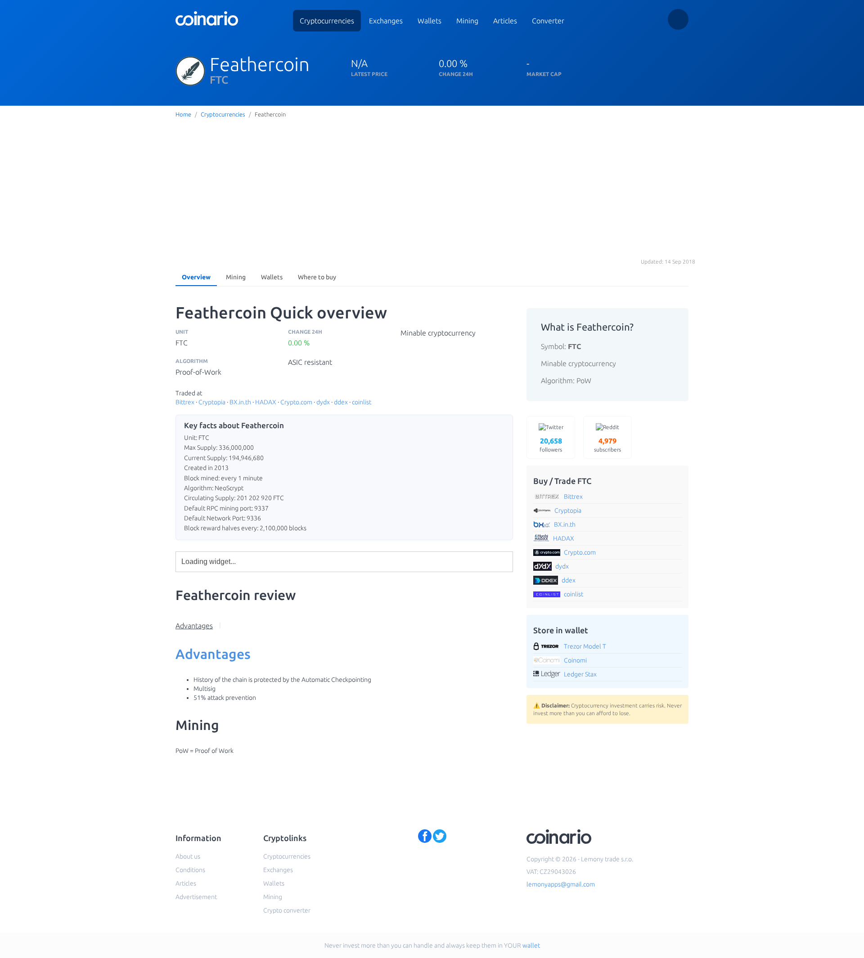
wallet (531, 945)
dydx (323, 402)
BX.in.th (240, 402)
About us (188, 856)
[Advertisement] (432, 188)
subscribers (607, 445)
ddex (341, 402)
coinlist (361, 402)
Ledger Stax (580, 674)
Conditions (190, 869)
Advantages (194, 626)
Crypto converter (286, 910)
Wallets (429, 21)
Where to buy (317, 277)
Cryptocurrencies (327, 21)
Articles (505, 21)
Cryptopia (211, 402)
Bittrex (185, 402)
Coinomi (575, 660)
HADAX (265, 402)
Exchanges (386, 21)
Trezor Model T (585, 646)
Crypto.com (296, 402)
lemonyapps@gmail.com (560, 884)
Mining (467, 21)
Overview (196, 277)
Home (183, 114)
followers (551, 445)
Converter (548, 21)
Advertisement (196, 896)
